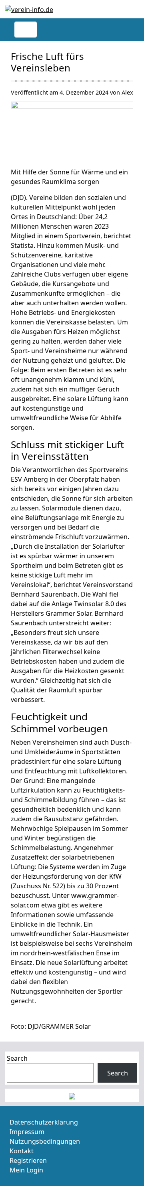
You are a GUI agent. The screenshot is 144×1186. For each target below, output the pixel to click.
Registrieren (28, 1160)
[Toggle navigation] (25, 30)
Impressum (27, 1131)
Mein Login (26, 1170)
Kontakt (22, 1150)
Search (17, 1058)
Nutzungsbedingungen (45, 1141)
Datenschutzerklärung (44, 1122)
